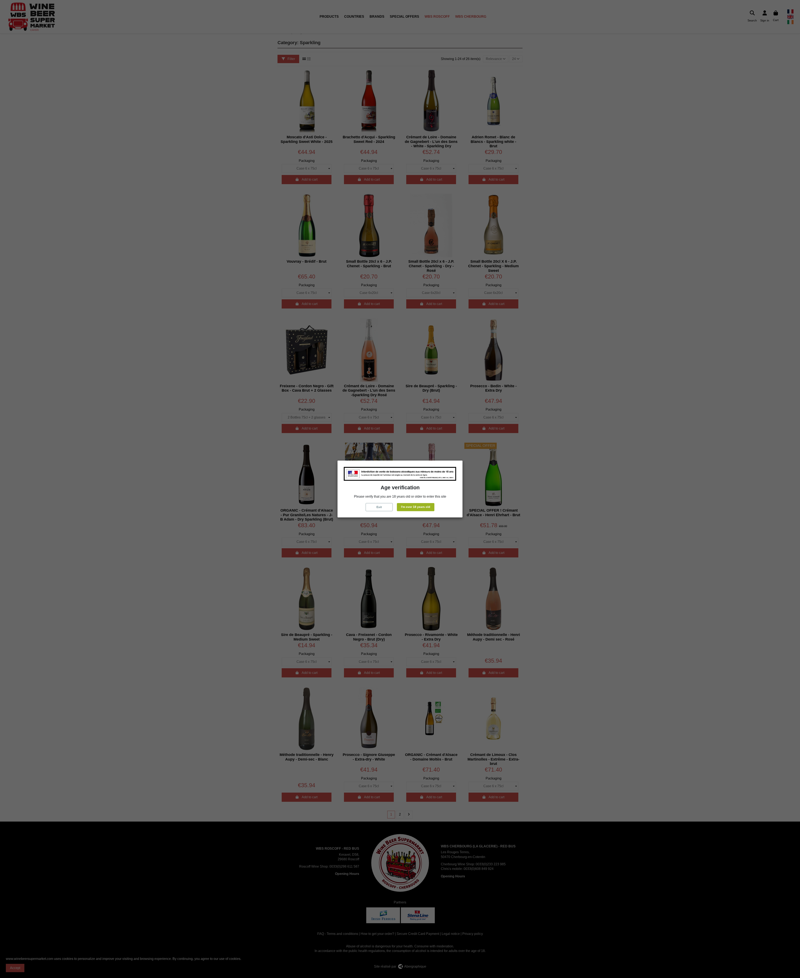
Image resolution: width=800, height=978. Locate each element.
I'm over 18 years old (415, 506)
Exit (379, 507)
